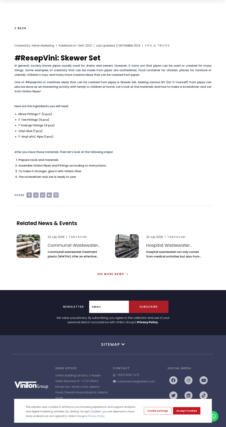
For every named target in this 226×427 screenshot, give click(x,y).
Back (21, 28)
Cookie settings (157, 411)
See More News (110, 274)
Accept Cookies (186, 411)
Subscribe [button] (148, 307)
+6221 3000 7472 (128, 375)
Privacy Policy (147, 322)
